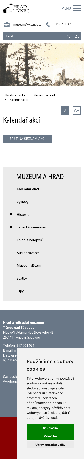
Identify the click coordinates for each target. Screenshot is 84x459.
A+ (77, 110)
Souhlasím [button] (50, 428)
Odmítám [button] (50, 436)
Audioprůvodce (28, 253)
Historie (23, 214)
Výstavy (22, 201)
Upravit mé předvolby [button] (50, 444)
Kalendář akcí (19, 100)
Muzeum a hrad (44, 95)
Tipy (20, 291)
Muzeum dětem (29, 265)
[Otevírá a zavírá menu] (77, 8)
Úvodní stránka (15, 95)
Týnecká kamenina (31, 227)
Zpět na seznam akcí (28, 138)
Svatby (22, 278)
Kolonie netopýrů (30, 240)
